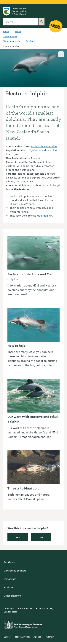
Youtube (8, 587)
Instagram (10, 579)
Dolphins (30, 41)
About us (38, 636)
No (41, 537)
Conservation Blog (15, 570)
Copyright (9, 608)
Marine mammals (11, 41)
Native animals (10, 36)
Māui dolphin (44, 215)
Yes (18, 537)
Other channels (13, 595)
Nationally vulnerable (44, 146)
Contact (50, 636)
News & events (22, 636)
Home (6, 31)
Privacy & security (45, 608)
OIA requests (10, 611)
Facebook (9, 562)
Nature (18, 31)
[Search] (41, 22)
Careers (8, 636)
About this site (24, 608)
